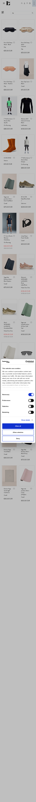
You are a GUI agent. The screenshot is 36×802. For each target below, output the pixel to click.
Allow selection (18, 432)
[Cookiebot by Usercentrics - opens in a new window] (25, 362)
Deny (18, 438)
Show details (25, 420)
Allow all (18, 426)
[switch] (31, 400)
